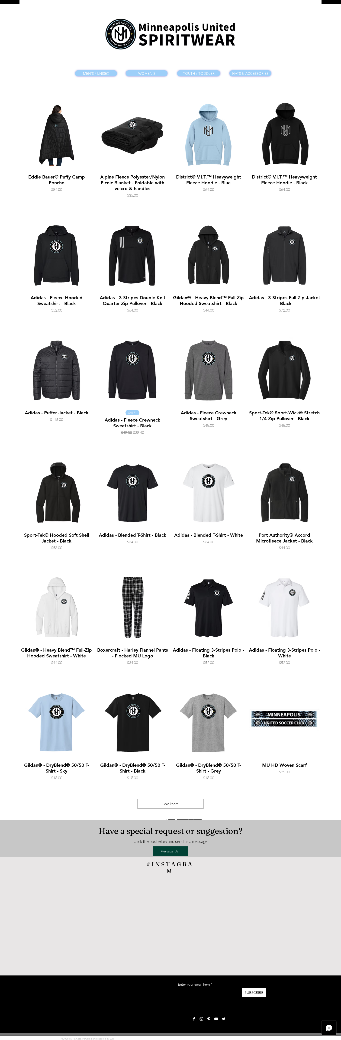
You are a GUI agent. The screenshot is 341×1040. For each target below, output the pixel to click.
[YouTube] (216, 1019)
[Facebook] (194, 1019)
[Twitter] (223, 1019)
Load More (170, 804)
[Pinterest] (208, 1019)
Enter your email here (194, 984)
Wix (112, 1038)
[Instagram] (201, 1019)
